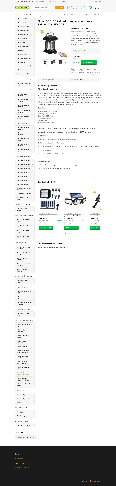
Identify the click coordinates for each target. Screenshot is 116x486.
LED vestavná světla (23, 54)
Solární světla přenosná (21, 342)
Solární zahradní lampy (22, 336)
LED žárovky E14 (22, 23)
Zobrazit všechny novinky (24, 437)
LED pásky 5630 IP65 (23, 168)
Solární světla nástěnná (21, 331)
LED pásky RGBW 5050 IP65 (22, 95)
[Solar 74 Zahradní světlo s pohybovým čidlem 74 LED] (75, 199)
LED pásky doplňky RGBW (23, 117)
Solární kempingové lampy (23, 385)
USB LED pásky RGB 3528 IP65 (23, 253)
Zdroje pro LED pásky (24, 194)
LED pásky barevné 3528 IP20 (23, 139)
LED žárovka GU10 (23, 27)
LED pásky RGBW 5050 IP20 (22, 100)
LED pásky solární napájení (22, 281)
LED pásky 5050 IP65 (23, 164)
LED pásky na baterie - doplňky (24, 303)
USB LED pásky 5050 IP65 (23, 237)
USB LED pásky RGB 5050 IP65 (23, 264)
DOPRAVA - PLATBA (53, 1)
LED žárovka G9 (22, 38)
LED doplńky (21, 62)
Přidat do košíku (88, 62)
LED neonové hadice (23, 425)
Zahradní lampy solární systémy (22, 362)
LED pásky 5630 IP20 (23, 180)
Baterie (19, 403)
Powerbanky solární (23, 399)
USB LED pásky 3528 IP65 (23, 226)
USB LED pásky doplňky (22, 270)
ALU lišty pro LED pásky (22, 198)
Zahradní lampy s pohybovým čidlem (23, 373)
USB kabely (20, 412)
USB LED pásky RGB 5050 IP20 (23, 259)
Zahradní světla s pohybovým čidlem (23, 379)
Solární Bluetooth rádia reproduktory (23, 351)
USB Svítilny (21, 416)
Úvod (39, 15)
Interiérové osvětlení (24, 66)
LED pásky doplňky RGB (23, 150)
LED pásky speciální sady (23, 84)
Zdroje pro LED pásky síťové (24, 189)
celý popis (80, 45)
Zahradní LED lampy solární (23, 325)
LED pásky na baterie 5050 (24, 297)
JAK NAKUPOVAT (41, 1)
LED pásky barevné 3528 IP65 (23, 128)
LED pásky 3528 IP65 (23, 161)
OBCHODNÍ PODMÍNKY (27, 1)
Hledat (59, 7)
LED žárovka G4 (22, 42)
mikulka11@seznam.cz (24, 467)
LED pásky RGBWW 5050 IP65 (23, 106)
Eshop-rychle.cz (96, 481)
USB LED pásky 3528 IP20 (23, 220)
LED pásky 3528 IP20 (23, 172)
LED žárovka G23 (22, 46)
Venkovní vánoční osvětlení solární (22, 357)
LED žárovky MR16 (23, 31)
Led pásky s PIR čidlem (22, 209)
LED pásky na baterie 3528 (24, 292)
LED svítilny (21, 70)
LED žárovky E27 (22, 19)
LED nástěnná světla (23, 58)
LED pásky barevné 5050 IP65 (23, 134)
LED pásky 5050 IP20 (23, 176)
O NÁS (17, 1)
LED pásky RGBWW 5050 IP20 (23, 111)
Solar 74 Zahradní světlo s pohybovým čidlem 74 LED (72, 215)
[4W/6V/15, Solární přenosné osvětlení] (50, 199)
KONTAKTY (65, 1)
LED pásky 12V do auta (23, 314)
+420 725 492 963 (77, 8)
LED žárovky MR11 (23, 35)
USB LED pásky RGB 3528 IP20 (23, 248)
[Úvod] (22, 7)
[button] (65, 233)
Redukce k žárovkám (23, 74)
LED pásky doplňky (23, 184)
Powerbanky (21, 395)
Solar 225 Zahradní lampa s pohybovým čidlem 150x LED (98, 215)
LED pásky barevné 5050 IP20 (23, 145)
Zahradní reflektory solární (23, 368)
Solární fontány (22, 347)
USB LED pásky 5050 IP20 (23, 231)
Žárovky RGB (21, 50)
